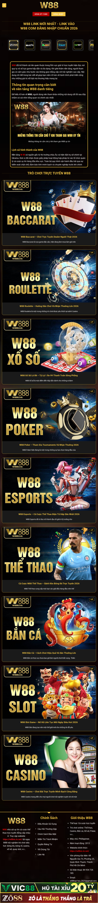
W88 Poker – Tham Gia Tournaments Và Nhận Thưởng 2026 (49, 445)
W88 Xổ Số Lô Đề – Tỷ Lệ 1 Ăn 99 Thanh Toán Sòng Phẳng (49, 375)
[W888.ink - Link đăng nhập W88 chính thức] (49, 5)
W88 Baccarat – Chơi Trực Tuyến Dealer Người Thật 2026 (49, 237)
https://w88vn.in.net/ (12, 839)
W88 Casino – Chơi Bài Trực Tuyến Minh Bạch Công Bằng (49, 791)
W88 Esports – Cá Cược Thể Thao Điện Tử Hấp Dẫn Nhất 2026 (49, 514)
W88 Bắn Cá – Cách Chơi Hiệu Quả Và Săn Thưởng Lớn (49, 653)
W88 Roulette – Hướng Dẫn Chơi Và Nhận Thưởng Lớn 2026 (49, 306)
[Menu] (4, 5)
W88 (5, 829)
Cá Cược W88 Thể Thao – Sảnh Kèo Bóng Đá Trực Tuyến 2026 (49, 583)
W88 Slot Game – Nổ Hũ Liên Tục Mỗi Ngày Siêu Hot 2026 (49, 722)
